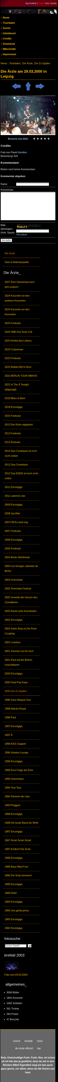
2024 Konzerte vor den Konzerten (17, 312)
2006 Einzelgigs (13, 539)
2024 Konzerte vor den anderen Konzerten (17, 298)
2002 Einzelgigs (13, 620)
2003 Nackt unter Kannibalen (21, 611)
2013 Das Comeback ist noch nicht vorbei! (21, 453)
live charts (50, 3)
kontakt (28, 1041)
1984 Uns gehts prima (17, 910)
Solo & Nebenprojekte (17, 262)
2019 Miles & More (15, 398)
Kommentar (7, 189)
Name (4, 184)
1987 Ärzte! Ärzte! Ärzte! (18, 840)
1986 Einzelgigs (13, 858)
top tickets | (32, 3)
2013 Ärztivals (12, 442)
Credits (6, 38)
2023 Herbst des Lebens (18, 340)
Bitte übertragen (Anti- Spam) (7, 229)
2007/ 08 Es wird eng (16, 522)
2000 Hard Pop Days (16, 682)
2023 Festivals (13, 358)
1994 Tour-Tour (13, 787)
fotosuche (12, 938)
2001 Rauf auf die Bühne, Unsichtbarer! (19, 662)
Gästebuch (9, 33)
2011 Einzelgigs (13, 487)
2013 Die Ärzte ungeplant (19, 424)
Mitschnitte (9, 49)
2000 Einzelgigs (13, 673)
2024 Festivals (13, 323)
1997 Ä (9, 735)
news (40, 1041)
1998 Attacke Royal (15, 708)
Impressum (9, 54)
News (5, 17)
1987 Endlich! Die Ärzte (18, 849)
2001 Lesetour (12, 642)
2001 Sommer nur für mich (19, 651)
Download (8, 43)
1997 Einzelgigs (13, 726)
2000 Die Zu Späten (16, 691)
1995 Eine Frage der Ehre (19, 770)
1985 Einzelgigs (13, 884)
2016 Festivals (13, 416)
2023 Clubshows (14, 349)
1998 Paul (10, 717)
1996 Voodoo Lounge (16, 752)
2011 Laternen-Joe (15, 496)
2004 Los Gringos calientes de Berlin (21, 568)
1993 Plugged (12, 805)
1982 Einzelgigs (13, 928)
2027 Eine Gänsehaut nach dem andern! (20, 284)
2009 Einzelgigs (13, 504)
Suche (6, 28)
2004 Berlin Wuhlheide (17, 557)
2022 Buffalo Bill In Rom (18, 367)
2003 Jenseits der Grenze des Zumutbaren (21, 600)
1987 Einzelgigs (13, 831)
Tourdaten (8, 23)
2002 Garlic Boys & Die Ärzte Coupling (21, 631)
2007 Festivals (13, 531)
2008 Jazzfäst (12, 513)
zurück (16, 1041)
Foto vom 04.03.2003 (16, 974)
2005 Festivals (13, 548)
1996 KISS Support (15, 743)
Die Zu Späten (42, 63)
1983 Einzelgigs (13, 919)
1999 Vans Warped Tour (18, 700)
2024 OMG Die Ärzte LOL (19, 332)
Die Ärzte (10, 253)
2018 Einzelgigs (13, 407)
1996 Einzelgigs (13, 761)
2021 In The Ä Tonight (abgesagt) (17, 387)
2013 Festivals (13, 433)
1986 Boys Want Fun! (16, 866)
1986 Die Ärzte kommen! (18, 875)
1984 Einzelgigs (13, 901)
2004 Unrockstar (14, 579)
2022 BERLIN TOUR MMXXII (21, 375)
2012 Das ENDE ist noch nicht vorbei (21, 476)
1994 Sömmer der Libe (17, 796)
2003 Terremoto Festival (18, 588)
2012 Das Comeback (16, 464)
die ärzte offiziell (24, 1048)
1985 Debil (11, 893)
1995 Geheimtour (14, 779)
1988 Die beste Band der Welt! (21, 822)
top (39, 1048)
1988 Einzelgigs (13, 814)
